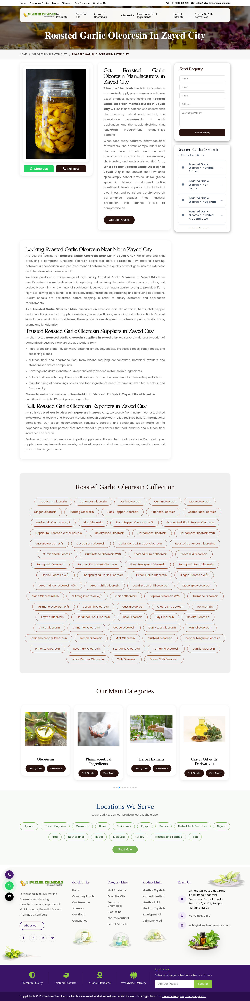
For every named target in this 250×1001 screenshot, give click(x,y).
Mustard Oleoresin (160, 638)
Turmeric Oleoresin (205, 596)
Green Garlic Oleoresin (151, 575)
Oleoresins (128, 15)
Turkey (139, 837)
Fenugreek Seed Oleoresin (196, 564)
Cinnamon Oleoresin (86, 628)
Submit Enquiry (202, 132)
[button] (114, 787)
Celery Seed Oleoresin (109, 533)
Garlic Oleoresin (130, 501)
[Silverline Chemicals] (39, 15)
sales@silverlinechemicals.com (212, 3)
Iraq (55, 837)
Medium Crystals (154, 908)
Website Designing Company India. (184, 996)
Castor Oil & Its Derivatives (204, 15)
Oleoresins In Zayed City (50, 54)
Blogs (55, 3)
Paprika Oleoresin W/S (165, 596)
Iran (195, 837)
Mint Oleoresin (125, 638)
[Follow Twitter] (43, 938)
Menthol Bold (151, 902)
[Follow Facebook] (23, 938)
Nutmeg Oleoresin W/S (87, 596)
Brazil (102, 826)
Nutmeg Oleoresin (82, 512)
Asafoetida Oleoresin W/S (53, 522)
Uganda (29, 826)
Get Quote (35, 768)
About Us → (32, 926)
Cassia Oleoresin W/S (49, 543)
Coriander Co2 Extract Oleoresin (140, 543)
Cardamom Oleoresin (152, 533)
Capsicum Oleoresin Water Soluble (58, 533)
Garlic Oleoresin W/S (55, 575)
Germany (82, 826)
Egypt (145, 826)
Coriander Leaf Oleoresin (93, 617)
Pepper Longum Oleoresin (202, 638)
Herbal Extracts (178, 15)
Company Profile (39, 3)
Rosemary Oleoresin (86, 649)
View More (56, 768)
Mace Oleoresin (199, 501)
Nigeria (221, 826)
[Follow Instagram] (33, 938)
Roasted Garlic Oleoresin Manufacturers (62, 309)
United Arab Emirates (192, 826)
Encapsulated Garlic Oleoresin (102, 575)
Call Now (72, 169)
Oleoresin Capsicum (170, 607)
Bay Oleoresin (164, 617)
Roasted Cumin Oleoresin (151, 554)
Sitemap (66, 3)
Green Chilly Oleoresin (105, 586)
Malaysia (119, 837)
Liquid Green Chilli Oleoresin (151, 586)
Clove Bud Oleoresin (194, 554)
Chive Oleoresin (49, 628)
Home (23, 3)
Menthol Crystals (154, 890)
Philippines (124, 826)
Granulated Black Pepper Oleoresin (190, 522)
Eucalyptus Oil (152, 914)
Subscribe (203, 984)
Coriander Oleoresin (93, 501)
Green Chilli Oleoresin (163, 659)
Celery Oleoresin (198, 617)
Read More (125, 849)
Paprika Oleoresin (163, 512)
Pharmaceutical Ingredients (147, 15)
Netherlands (76, 837)
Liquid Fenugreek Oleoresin (147, 564)
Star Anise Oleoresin (126, 649)
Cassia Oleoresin (133, 607)
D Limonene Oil (152, 920)
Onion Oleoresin (126, 596)
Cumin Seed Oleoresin (57, 554)
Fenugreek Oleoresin (50, 564)
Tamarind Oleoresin (166, 649)
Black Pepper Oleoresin (122, 512)
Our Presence (82, 3)
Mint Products (62, 15)
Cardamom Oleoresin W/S (197, 533)
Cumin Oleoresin (165, 501)
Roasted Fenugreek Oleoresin (97, 564)
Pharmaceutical (118, 918)
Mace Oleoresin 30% (45, 596)
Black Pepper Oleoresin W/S (134, 522)
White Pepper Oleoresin (88, 659)
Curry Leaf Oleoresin (162, 628)
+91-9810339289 (179, 3)
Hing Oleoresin (93, 522)
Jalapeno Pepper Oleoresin (48, 638)
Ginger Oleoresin (45, 512)
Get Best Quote (119, 220)
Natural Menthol (153, 896)
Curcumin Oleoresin (96, 607)
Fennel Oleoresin (200, 628)
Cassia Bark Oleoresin (91, 543)
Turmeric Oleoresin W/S (54, 607)
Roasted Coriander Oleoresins (195, 543)
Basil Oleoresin (132, 617)
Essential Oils (81, 15)
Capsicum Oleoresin (53, 501)
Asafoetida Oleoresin (202, 512)
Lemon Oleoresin (91, 638)
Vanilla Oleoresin (204, 649)
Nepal (99, 837)
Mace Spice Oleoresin (196, 586)
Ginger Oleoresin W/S (194, 575)
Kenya (163, 826)
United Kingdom (55, 826)
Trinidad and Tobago (168, 837)
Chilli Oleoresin (126, 659)
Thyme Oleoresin (52, 617)
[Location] (182, 899)
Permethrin (205, 607)
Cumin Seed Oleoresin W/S (103, 554)
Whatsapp (40, 169)
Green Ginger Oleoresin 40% (58, 586)
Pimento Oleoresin (47, 649)
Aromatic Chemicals (100, 15)
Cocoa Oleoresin (124, 628)
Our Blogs (78, 914)
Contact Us (99, 3)
